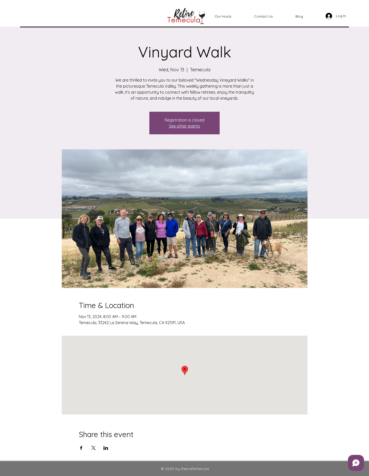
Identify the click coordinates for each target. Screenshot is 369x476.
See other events (184, 126)
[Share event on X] (93, 448)
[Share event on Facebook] (81, 448)
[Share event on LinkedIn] (105, 448)
